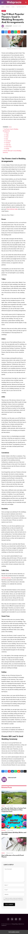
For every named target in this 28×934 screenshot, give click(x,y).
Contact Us (3, 925)
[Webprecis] (14, 2)
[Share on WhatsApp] (15, 32)
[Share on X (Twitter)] (6, 32)
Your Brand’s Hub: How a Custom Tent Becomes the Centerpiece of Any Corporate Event (13, 810)
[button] (2, 2)
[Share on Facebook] (2, 32)
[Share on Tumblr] (22, 32)
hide (10, 126)
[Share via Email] (25, 32)
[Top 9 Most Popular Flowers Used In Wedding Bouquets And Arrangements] (14, 41)
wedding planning (6, 578)
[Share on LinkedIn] (12, 32)
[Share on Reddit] (18, 32)
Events (3, 10)
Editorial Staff (9, 26)
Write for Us (21, 924)
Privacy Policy (15, 924)
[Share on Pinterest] (9, 32)
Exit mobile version (14, 932)
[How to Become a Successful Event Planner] (14, 844)
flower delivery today (12, 209)
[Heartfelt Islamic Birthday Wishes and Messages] (14, 821)
